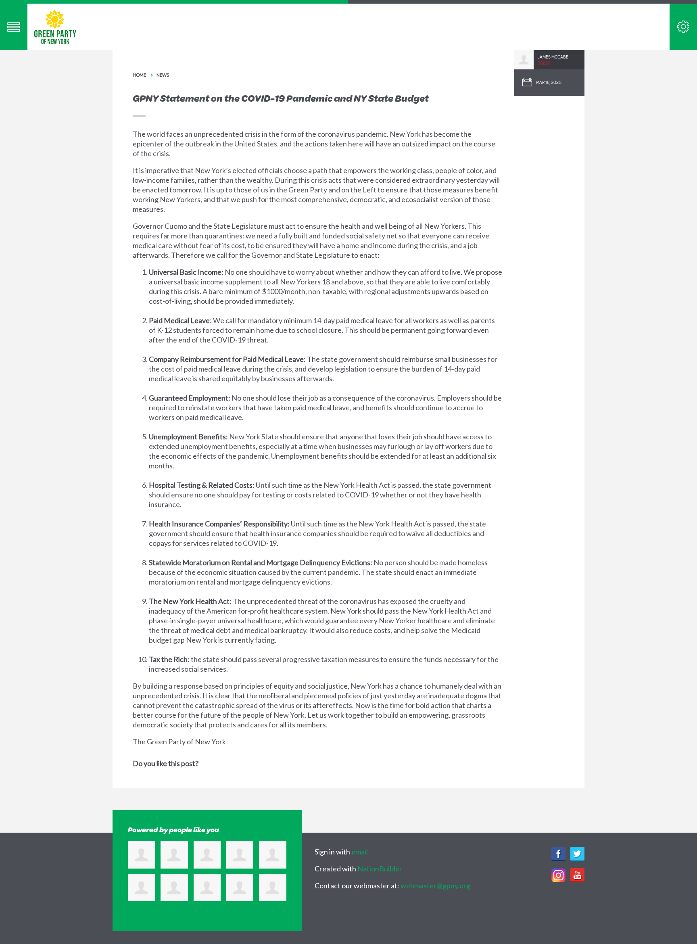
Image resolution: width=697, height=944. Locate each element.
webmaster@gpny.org (435, 885)
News (163, 74)
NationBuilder (379, 868)
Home (139, 74)
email (359, 851)
